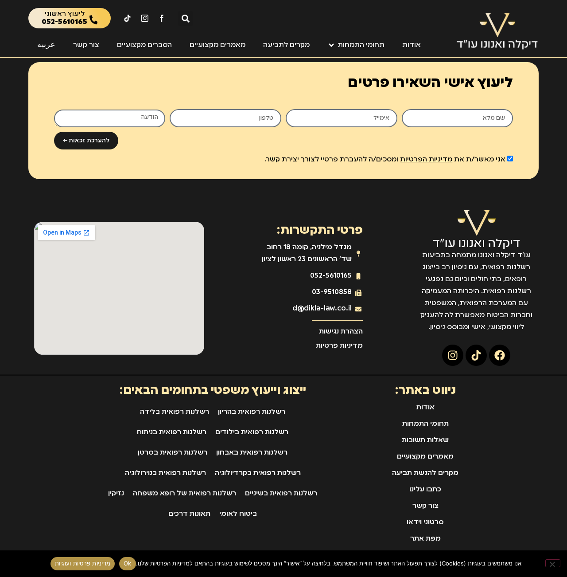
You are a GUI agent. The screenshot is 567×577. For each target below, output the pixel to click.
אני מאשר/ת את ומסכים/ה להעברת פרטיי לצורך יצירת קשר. (385, 160)
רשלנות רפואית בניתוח (171, 432)
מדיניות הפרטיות (426, 160)
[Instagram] (452, 355)
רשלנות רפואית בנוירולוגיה (165, 473)
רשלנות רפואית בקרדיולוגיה (258, 473)
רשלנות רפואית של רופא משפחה (184, 494)
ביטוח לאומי (238, 514)
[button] (185, 18)
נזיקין (116, 494)
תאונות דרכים (189, 514)
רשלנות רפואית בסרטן (172, 453)
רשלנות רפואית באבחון (251, 453)
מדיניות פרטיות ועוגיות (83, 563)
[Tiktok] (476, 355)
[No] (552, 563)
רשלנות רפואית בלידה (174, 412)
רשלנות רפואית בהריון (251, 412)
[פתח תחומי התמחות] (331, 45)
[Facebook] (499, 355)
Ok (128, 563)
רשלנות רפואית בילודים (251, 432)
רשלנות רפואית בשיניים (281, 494)
